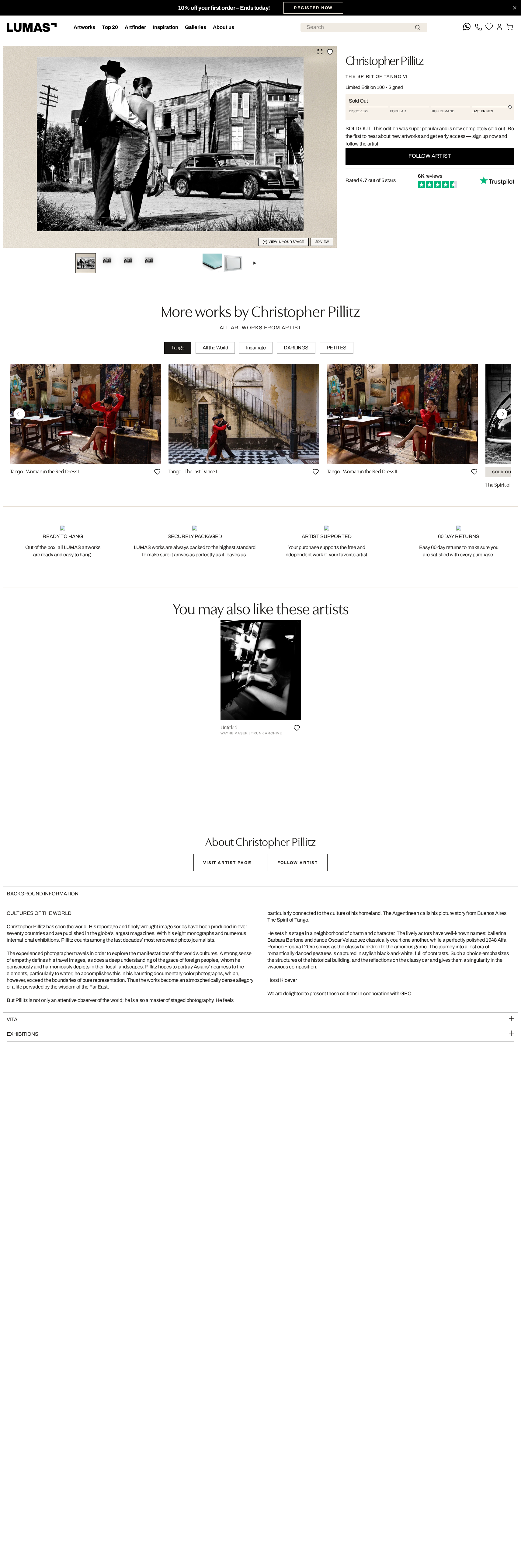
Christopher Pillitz (384, 59)
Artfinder (135, 27)
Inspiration (165, 27)
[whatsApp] (467, 27)
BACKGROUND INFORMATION (42, 893)
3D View (322, 242)
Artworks (84, 27)
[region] (260, 428)
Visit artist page (227, 862)
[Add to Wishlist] (330, 52)
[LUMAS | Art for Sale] (32, 27)
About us (223, 27)
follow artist (429, 156)
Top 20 (110, 27)
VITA (12, 1019)
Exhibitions (22, 1034)
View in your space (286, 242)
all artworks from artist (260, 327)
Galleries (195, 27)
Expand (320, 51)
